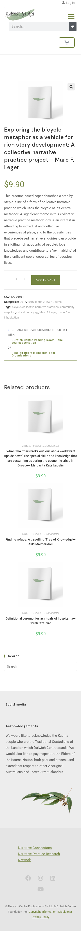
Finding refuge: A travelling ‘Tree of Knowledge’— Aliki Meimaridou (40, 542)
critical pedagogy (27, 312)
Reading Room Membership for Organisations (33, 354)
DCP (49, 301)
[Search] (72, 26)
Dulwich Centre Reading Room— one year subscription (37, 341)
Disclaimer (65, 911)
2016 (23, 301)
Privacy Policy (40, 917)
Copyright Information (42, 911)
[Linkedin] (52, 878)
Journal (57, 301)
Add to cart (45, 279)
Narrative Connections (35, 848)
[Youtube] (40, 889)
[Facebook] (28, 878)
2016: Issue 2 (36, 301)
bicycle (16, 307)
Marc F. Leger (47, 312)
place (61, 312)
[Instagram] (40, 878)
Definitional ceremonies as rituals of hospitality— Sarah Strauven (40, 621)
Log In (70, 2)
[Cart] (67, 42)
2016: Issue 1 (36, 445)
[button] (71, 16)
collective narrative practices (40, 307)
